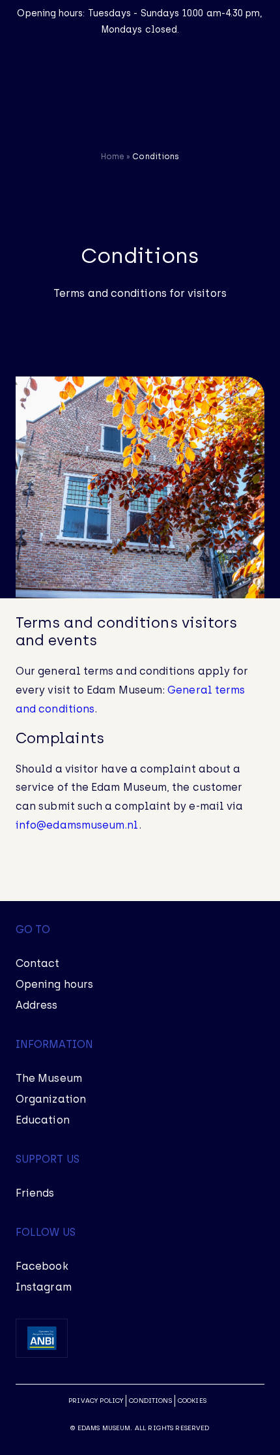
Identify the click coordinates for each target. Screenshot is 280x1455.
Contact (38, 963)
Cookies (192, 1400)
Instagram (44, 1287)
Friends (35, 1193)
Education (43, 1120)
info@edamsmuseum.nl (77, 825)
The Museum (49, 1078)
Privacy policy (95, 1400)
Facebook (42, 1266)
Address (37, 1005)
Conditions (150, 1400)
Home (112, 156)
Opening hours (54, 984)
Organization (51, 1099)
